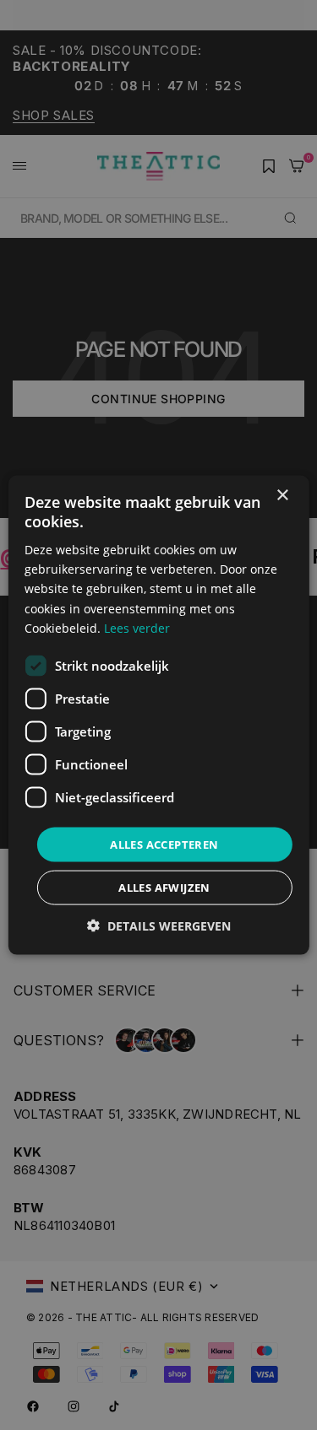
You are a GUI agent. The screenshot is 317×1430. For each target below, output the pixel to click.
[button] (159, 926)
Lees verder (137, 627)
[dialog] (158, 715)
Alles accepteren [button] (164, 843)
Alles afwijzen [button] (164, 887)
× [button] (282, 494)
